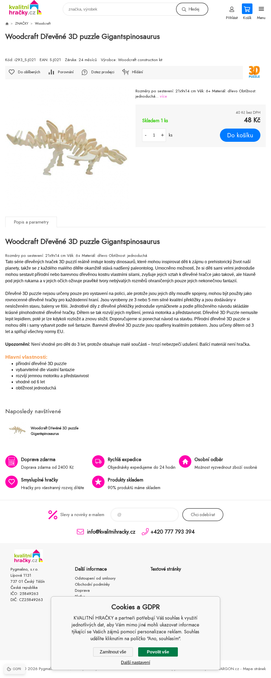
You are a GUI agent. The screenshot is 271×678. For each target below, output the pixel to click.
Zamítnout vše (113, 652)
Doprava (82, 590)
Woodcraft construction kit (140, 60)
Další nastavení (135, 662)
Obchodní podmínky (92, 584)
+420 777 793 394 (173, 531)
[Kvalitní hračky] (6, 23)
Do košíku (240, 135)
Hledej (193, 9)
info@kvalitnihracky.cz (111, 531)
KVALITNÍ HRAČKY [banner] (28, 8)
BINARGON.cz (226, 669)
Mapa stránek (254, 669)
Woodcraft (43, 23)
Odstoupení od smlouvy (95, 578)
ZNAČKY (21, 23)
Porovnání (66, 72)
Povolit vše (158, 652)
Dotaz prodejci (102, 72)
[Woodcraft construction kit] (254, 72)
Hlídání (137, 72)
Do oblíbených (29, 72)
